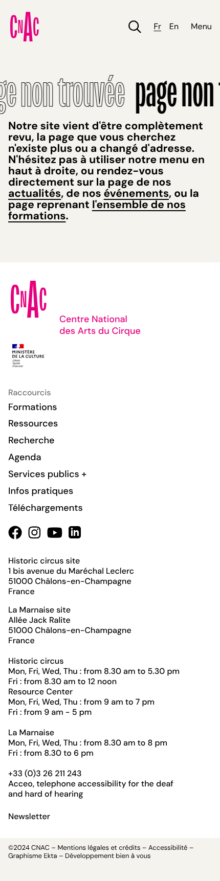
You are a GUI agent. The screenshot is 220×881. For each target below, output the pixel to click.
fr (157, 26)
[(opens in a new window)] (15, 532)
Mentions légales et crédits (98, 848)
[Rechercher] (134, 26)
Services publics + (47, 474)
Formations (32, 407)
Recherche (31, 440)
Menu (201, 26)
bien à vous (133, 856)
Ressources (33, 423)
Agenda (24, 457)
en (174, 26)
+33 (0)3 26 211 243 (44, 773)
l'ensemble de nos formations (97, 210)
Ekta (50, 856)
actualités (34, 193)
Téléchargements (45, 508)
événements (136, 193)
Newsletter (29, 816)
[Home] (24, 26)
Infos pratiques (40, 491)
